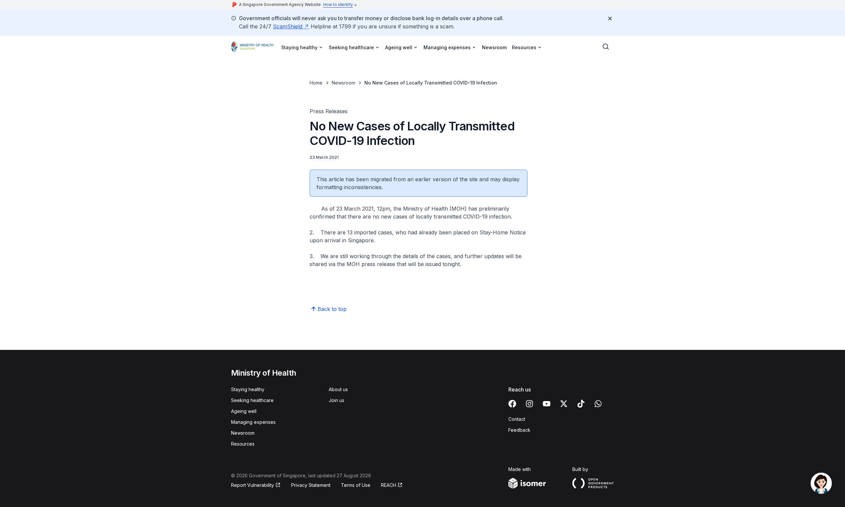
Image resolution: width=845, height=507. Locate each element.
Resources (242, 444)
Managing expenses (253, 422)
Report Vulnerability (252, 485)
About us (338, 389)
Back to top (332, 309)
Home (316, 82)
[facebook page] (512, 404)
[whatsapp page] (598, 404)
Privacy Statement (310, 485)
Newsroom (494, 47)
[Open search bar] (606, 47)
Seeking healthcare (252, 400)
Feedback (519, 430)
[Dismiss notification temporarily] (610, 18)
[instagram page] (529, 404)
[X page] (564, 404)
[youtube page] (547, 404)
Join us (336, 400)
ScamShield (287, 26)
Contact (516, 419)
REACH (388, 485)
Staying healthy (247, 389)
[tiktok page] (581, 404)
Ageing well (243, 411)
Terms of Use (355, 485)
